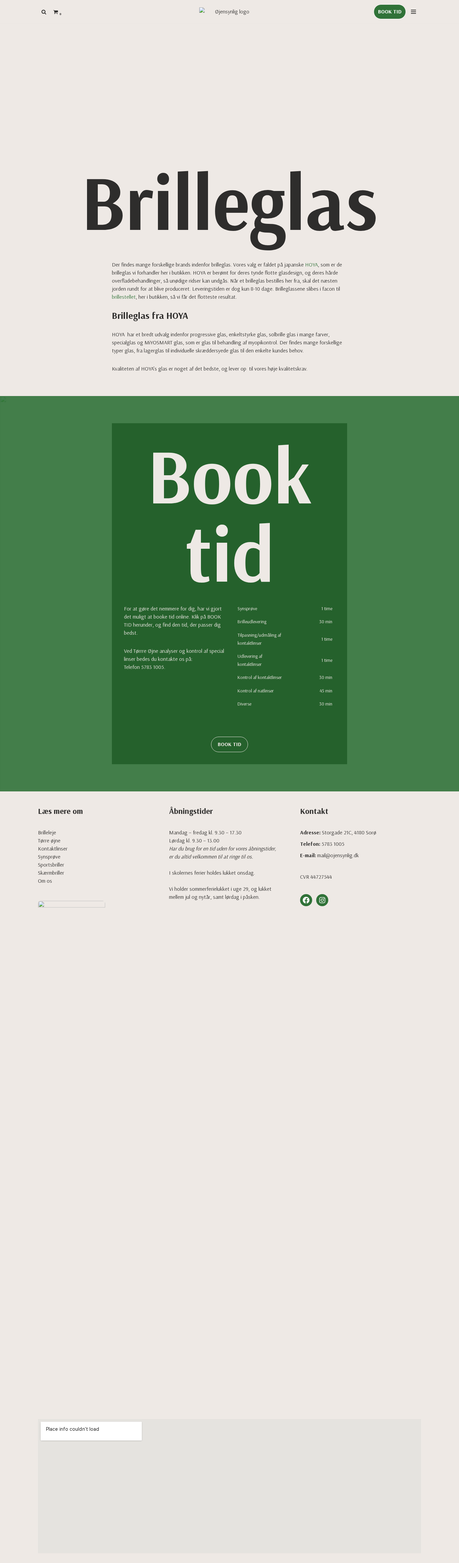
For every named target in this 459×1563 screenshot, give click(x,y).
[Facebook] (306, 900)
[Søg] (43, 11)
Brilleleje (47, 832)
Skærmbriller (51, 872)
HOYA (311, 264)
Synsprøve (49, 856)
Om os (45, 880)
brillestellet (124, 296)
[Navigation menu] (413, 11)
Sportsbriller (51, 864)
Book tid (390, 11)
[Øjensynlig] (229, 11)
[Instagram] (322, 900)
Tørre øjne (49, 840)
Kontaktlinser (53, 848)
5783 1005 (152, 667)
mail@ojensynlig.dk (338, 855)
